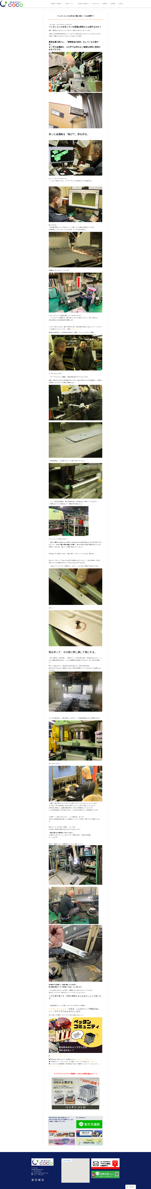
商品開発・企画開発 (56, 3)
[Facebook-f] (36, 1180)
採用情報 (105, 3)
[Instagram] (42, 1180)
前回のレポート (75, 329)
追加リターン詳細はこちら (84, 1059)
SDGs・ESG (96, 3)
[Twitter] (32, 1180)
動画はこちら (94, 1061)
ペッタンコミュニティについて (59, 1056)
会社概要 (113, 3)
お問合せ (121, 3)
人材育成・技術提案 (82, 3)
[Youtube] (39, 1180)
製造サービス (69, 3)
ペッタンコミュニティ (58, 1009)
